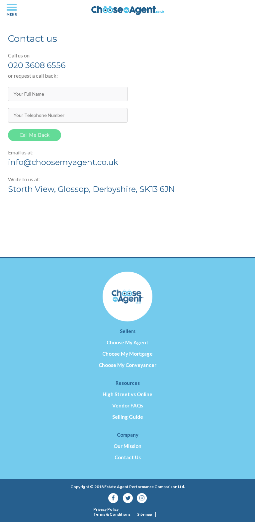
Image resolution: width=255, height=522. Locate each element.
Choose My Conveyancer (127, 365)
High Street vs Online (127, 394)
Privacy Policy (106, 509)
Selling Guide (127, 417)
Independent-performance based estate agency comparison (127, 17)
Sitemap (144, 514)
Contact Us (128, 457)
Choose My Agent (127, 342)
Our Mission (127, 446)
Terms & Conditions (111, 514)
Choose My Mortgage (127, 354)
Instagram (142, 498)
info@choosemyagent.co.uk (63, 162)
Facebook (113, 498)
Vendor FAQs (127, 405)
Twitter (128, 498)
